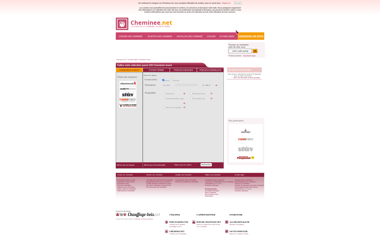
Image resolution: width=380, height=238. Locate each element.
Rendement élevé (199, 94)
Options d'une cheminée (126, 187)
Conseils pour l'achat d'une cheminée (159, 180)
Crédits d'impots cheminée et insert (158, 183)
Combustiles (150, 79)
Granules (176, 80)
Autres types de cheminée (126, 189)
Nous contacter (210, 192)
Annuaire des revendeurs (244, 180)
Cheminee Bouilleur (124, 185)
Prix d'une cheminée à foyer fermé (158, 185)
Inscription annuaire (212, 191)
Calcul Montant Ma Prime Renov (246, 187)
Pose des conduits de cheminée (186, 182)
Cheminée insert (123, 183)
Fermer (238, 3)
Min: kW (166, 85)
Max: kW (206, 85)
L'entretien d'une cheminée (214, 180)
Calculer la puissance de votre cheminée (249, 185)
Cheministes (209, 183)
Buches (167, 80)
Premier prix (169, 94)
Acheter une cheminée (160, 36)
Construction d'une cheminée (185, 180)
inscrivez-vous (249, 56)
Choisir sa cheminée (242, 183)
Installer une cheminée (190, 36)
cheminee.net (121, 59)
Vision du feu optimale (173, 107)
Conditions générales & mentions (143, 219)
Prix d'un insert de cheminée (156, 187)
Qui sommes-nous (211, 194)
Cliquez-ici (226, 3)
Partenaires (209, 196)
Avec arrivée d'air (199, 98)
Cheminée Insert (144, 59)
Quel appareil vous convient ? (245, 182)
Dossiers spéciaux (211, 185)
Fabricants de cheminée (126, 191)
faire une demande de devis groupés (247, 77)
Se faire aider (227, 36)
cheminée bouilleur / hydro (174, 98)
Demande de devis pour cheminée (158, 182)
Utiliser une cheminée (211, 36)
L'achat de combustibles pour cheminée (219, 182)
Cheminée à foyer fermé (126, 182)
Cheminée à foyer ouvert (126, 180)
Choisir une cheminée (130, 36)
